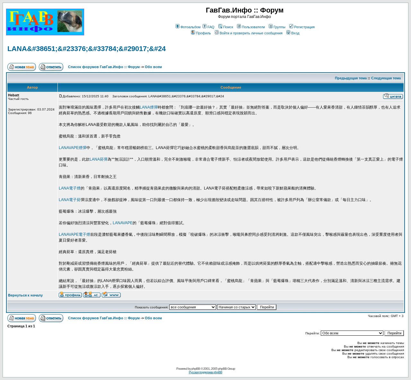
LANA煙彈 (149, 107)
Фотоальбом (190, 27)
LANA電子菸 (70, 200)
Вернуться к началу (25, 295)
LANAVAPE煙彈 (72, 148)
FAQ (210, 27)
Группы (279, 27)
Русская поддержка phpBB (205, 372)
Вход (295, 33)
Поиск (228, 27)
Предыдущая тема (351, 78)
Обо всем (153, 67)
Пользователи (253, 27)
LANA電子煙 (70, 188)
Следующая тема (386, 78)
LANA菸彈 (99, 159)
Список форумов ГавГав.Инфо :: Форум (104, 67)
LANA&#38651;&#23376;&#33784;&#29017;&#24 (86, 49)
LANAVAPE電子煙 (74, 234)
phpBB (195, 368)
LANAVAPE (123, 223)
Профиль (203, 33)
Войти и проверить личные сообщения (251, 33)
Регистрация (304, 27)
